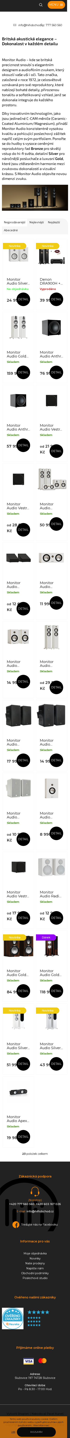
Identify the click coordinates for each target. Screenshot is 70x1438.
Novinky (35, 1258)
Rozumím (36, 1431)
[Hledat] (41, 5)
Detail (23, 299)
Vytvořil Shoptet (18, 1414)
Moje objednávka (35, 1253)
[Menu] (56, 5)
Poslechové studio (35, 1278)
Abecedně (11, 230)
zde (13, 1431)
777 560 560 (54, 25)
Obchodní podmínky (35, 1273)
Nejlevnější (36, 222)
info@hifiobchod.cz (31, 25)
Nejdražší (54, 222)
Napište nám (35, 1268)
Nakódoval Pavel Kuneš (48, 1414)
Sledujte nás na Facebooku (39, 1224)
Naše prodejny (35, 1263)
